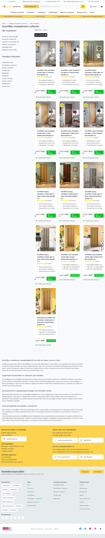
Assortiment (30, 488)
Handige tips (5, 75)
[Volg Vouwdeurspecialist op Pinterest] (90, 529)
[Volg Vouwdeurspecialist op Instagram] (95, 529)
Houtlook (5, 510)
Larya (51, 364)
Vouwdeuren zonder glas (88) (10, 36)
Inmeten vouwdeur (7, 81)
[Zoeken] (83, 6)
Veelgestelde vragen (7, 62)
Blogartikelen (5, 73)
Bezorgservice (83, 491)
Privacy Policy (48, 529)
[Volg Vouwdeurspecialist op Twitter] (85, 529)
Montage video (6, 70)
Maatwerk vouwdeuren (67, 12)
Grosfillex (27, 364)
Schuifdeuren (41, 12)
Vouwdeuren (31, 12)
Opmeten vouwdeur (7, 78)
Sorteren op (37, 30)
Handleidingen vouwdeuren (9, 65)
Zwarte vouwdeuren (8, 497)
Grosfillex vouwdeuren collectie (18, 23)
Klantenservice (6, 86)
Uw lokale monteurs (85, 509)
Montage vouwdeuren (8, 67)
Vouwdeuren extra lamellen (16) (10, 42)
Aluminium (13, 510)
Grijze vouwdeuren (7, 506)
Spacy (43, 364)
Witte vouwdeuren (7, 502)
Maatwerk (19, 506)
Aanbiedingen (53, 12)
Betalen (82, 495)
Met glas (4, 489)
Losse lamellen (6, 493)
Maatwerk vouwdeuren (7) (9, 44)
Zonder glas (13, 489)
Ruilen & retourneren (85, 498)
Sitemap (56, 529)
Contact (92, 12)
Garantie (82, 502)
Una (39, 364)
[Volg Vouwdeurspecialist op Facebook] (80, 529)
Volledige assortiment (17, 12)
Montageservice (82, 12)
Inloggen (94, 6)
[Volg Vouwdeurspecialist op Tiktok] (100, 529)
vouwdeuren (65, 364)
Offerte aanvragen (84, 505)
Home (4, 23)
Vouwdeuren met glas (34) (9, 39)
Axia (46, 364)
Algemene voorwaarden (37, 529)
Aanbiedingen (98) (7, 47)
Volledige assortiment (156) (9, 50)
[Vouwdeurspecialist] (12, 6)
